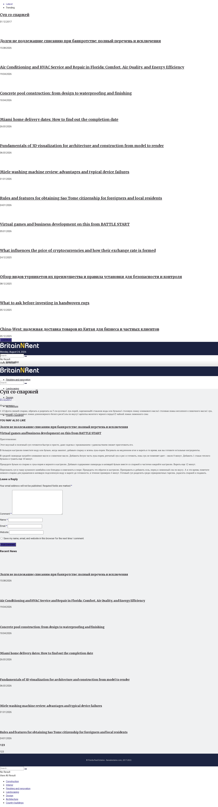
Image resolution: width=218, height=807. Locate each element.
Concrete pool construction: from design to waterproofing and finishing (66, 93)
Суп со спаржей (14, 14)
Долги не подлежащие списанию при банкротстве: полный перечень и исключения (80, 41)
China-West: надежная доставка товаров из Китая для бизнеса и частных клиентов (79, 329)
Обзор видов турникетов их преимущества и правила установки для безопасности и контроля (91, 276)
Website (4, 532)
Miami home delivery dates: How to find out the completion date (59, 119)
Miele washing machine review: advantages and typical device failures (64, 172)
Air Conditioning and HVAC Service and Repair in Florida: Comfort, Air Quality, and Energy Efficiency (92, 67)
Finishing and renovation (18, 788)
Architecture (12, 799)
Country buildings (15, 803)
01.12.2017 (6, 399)
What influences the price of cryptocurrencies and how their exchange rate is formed (78, 250)
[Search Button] (25, 356)
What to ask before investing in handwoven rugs (44, 303)
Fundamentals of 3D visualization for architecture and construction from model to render (82, 145)
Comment (6, 514)
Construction (12, 362)
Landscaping (12, 388)
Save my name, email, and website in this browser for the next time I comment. (44, 538)
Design (9, 796)
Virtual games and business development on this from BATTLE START (65, 224)
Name (4, 520)
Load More (6, 339)
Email (3, 526)
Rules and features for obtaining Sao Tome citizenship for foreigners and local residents (81, 198)
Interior (9, 785)
